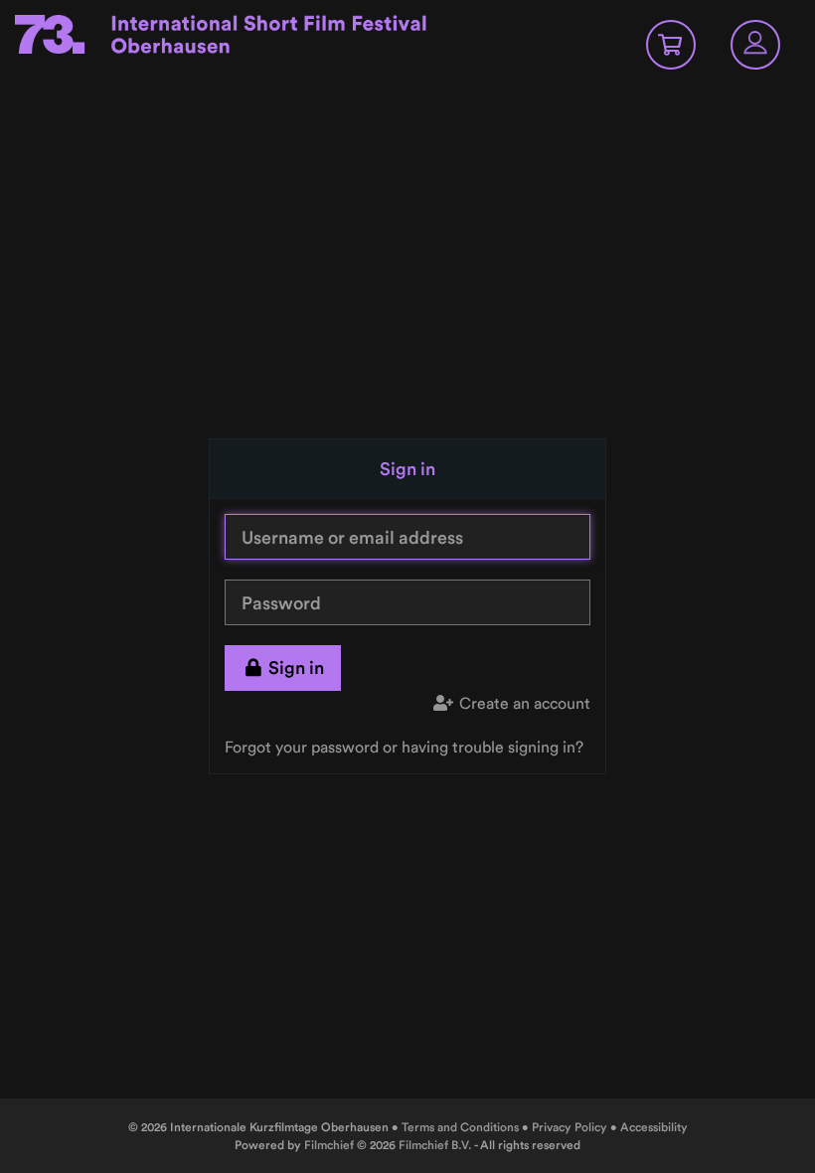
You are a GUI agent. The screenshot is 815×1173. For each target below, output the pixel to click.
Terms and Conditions (460, 1126)
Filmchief (329, 1144)
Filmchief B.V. (435, 1144)
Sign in (296, 667)
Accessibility (654, 1126)
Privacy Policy (569, 1126)
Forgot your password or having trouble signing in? (404, 746)
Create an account (524, 703)
